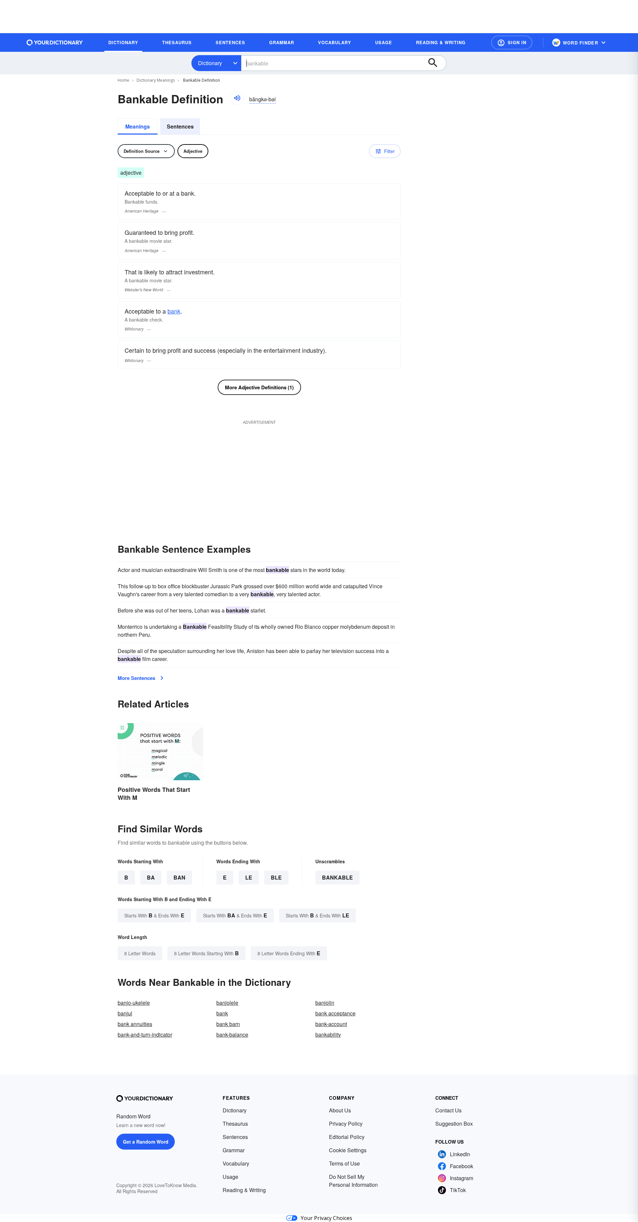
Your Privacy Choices (326, 1218)
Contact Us (448, 1110)
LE (248, 877)
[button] (511, 42)
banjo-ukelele (134, 1002)
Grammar (234, 1150)
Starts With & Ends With (154, 915)
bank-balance (232, 1034)
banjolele (227, 1002)
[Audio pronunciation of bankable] (237, 98)
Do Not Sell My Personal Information (353, 1180)
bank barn (228, 1024)
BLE (276, 877)
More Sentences (136, 678)
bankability (328, 1034)
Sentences (180, 126)
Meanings (137, 126)
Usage (230, 1176)
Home (123, 80)
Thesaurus (235, 1123)
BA (151, 877)
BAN (179, 877)
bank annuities (135, 1024)
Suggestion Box (454, 1123)
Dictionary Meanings (156, 80)
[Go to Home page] (55, 43)
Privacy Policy (346, 1123)
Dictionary (210, 63)
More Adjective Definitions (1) (259, 387)
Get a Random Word (145, 1141)
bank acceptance (335, 1013)
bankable (337, 877)
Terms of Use (344, 1163)
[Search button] (436, 63)
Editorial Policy (347, 1137)
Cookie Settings (348, 1150)
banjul (125, 1013)
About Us (340, 1110)
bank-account (331, 1024)
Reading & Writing (244, 1190)
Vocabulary (236, 1163)
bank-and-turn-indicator (145, 1034)
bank (173, 311)
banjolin (324, 1002)
